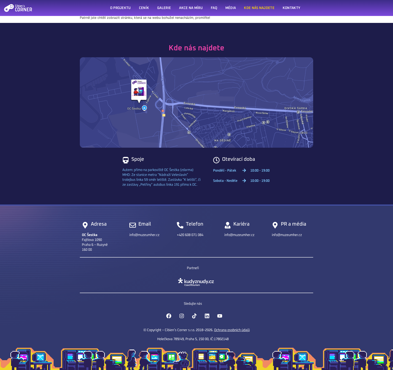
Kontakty (291, 8)
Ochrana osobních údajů (232, 330)
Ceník (144, 8)
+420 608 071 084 (190, 235)
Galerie (164, 8)
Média (230, 8)
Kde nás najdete (259, 8)
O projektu (120, 8)
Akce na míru (191, 8)
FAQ (214, 8)
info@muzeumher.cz (144, 235)
